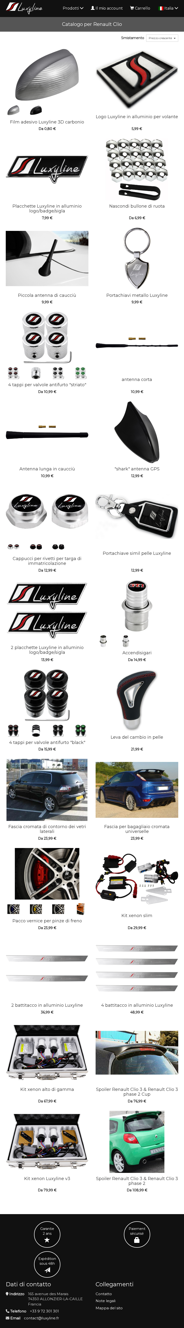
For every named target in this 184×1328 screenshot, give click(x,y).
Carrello (142, 8)
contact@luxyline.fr (41, 1318)
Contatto (104, 1294)
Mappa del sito (109, 1308)
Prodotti (71, 8)
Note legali (105, 1301)
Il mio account (109, 8)
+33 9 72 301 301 (44, 1311)
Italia (169, 8)
